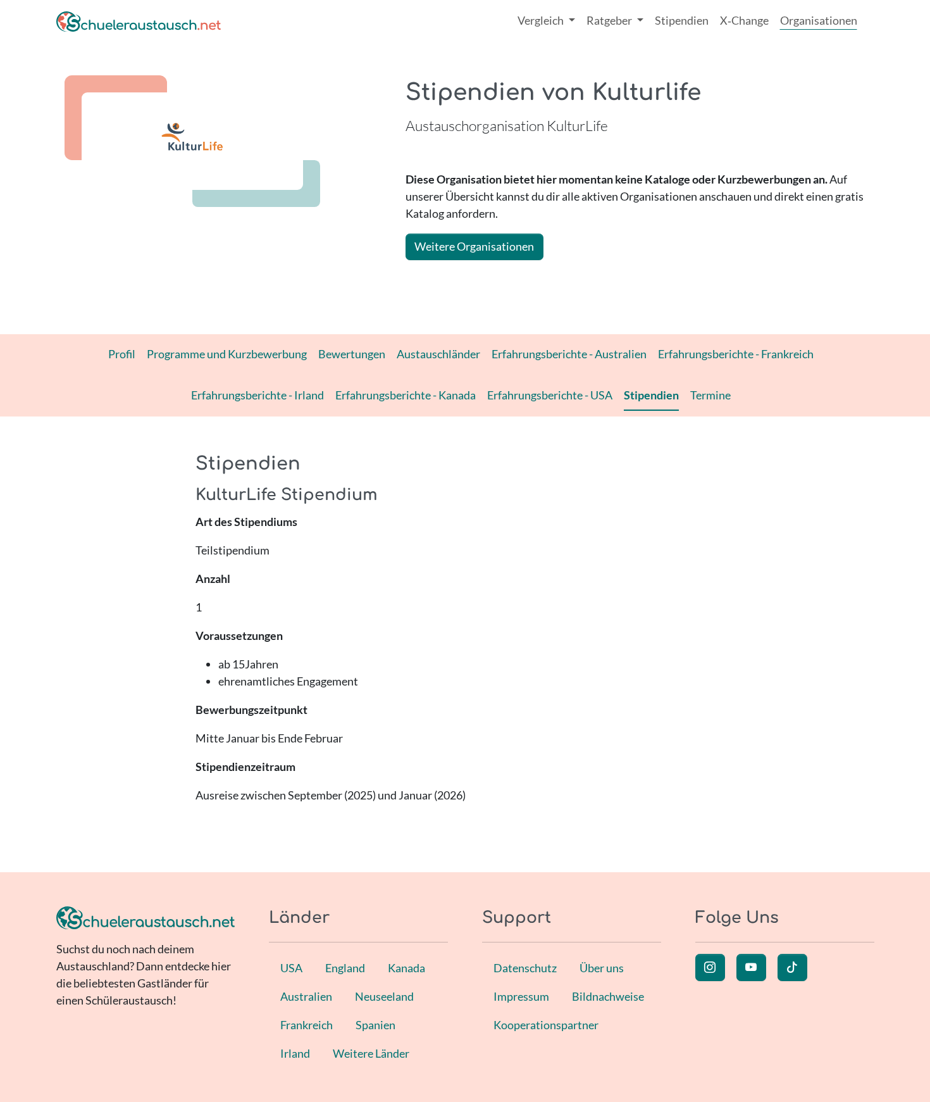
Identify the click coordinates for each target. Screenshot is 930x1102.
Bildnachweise (608, 996)
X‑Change (744, 20)
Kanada (406, 968)
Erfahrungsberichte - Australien (569, 354)
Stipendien (682, 20)
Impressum (521, 996)
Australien (306, 996)
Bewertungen (351, 354)
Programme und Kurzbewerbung (227, 354)
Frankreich (306, 1025)
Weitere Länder (371, 1053)
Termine (710, 395)
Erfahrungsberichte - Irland (257, 395)
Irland (295, 1053)
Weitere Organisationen (474, 246)
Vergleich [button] (542, 20)
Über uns (602, 968)
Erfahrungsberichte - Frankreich (736, 354)
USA (291, 968)
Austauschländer (438, 354)
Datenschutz (525, 968)
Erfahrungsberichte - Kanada (405, 395)
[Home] (138, 20)
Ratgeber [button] (610, 20)
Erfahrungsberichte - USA (549, 395)
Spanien (375, 1025)
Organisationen (818, 20)
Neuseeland (384, 996)
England (345, 968)
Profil (121, 354)
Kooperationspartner (545, 1025)
